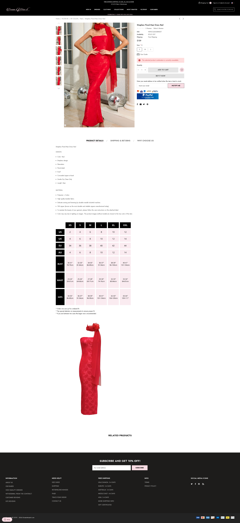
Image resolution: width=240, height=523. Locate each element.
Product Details (94, 141)
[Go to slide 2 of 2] (59, 88)
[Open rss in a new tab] (203, 484)
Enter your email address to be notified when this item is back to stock (159, 81)
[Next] (183, 19)
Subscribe (140, 468)
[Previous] (180, 19)
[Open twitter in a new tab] (192, 484)
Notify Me (176, 86)
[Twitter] (144, 104)
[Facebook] (137, 104)
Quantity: (139, 65)
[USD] (232, 3)
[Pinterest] (147, 104)
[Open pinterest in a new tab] (199, 484)
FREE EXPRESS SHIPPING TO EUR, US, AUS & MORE (119, 2)
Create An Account (224, 3)
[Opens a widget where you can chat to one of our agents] (7, 519)
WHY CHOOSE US (145, 141)
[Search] (215, 9)
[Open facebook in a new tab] (195, 484)
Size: (139, 45)
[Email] (141, 104)
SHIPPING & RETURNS (120, 141)
